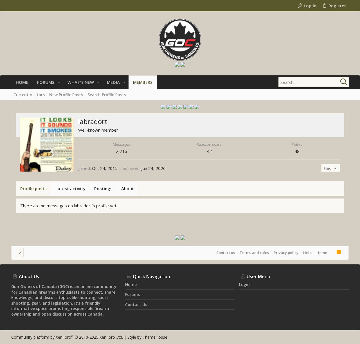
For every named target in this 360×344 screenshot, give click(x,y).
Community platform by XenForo (67, 337)
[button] (59, 82)
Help (307, 252)
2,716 (121, 151)
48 (297, 151)
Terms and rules (254, 252)
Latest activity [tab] (70, 188)
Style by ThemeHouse (147, 337)
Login (244, 284)
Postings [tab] (103, 188)
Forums (132, 294)
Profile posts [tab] (33, 188)
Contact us (225, 252)
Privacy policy (286, 252)
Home (321, 252)
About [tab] (127, 188)
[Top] (332, 252)
